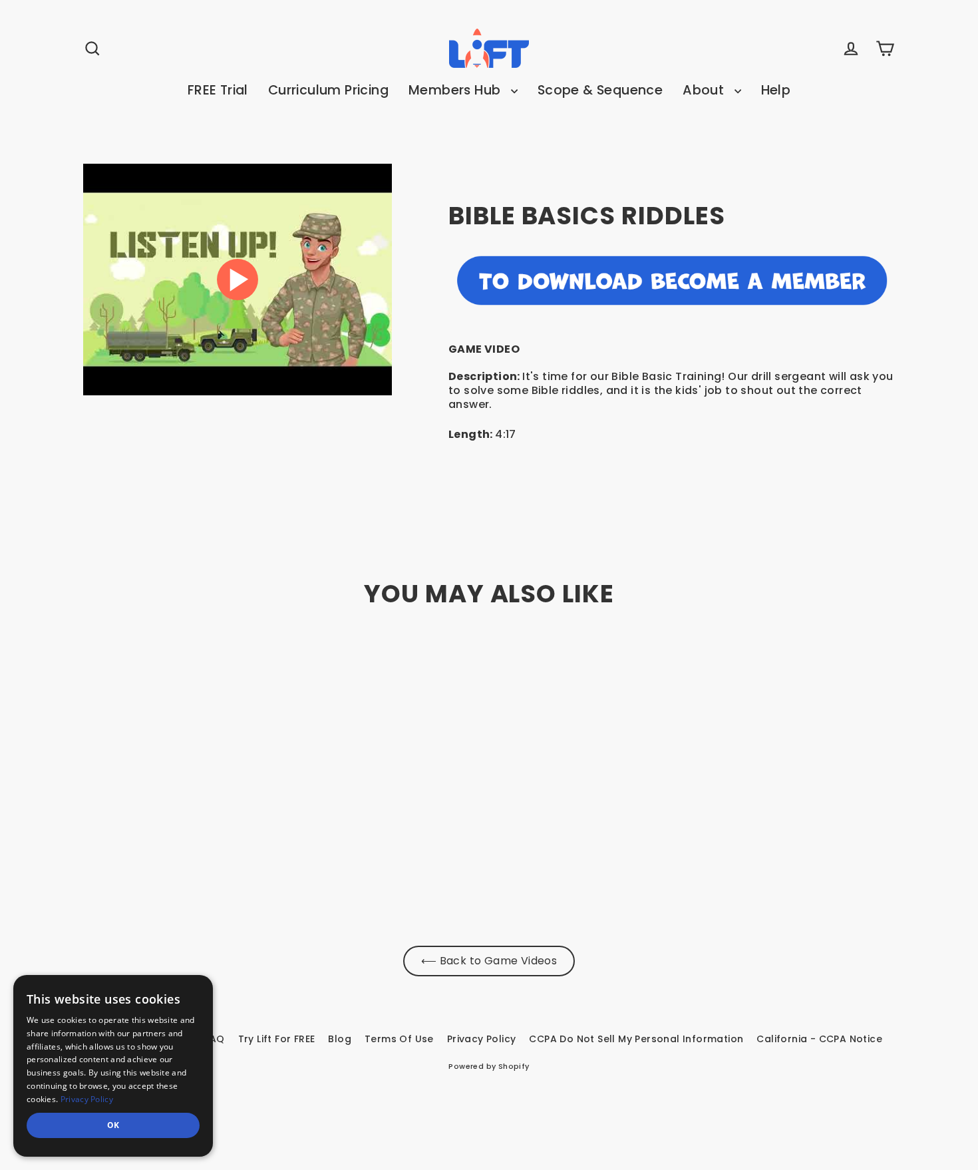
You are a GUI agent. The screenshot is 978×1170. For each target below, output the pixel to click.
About (705, 90)
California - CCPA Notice (819, 1039)
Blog (339, 1039)
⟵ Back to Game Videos (489, 960)
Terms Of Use (399, 1039)
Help (776, 90)
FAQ (214, 1039)
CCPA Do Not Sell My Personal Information (636, 1039)
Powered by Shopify (488, 1066)
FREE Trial (218, 90)
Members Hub (456, 90)
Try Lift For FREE (276, 1039)
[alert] (113, 1066)
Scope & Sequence (600, 90)
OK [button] (113, 1125)
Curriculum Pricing (328, 90)
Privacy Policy (481, 1039)
